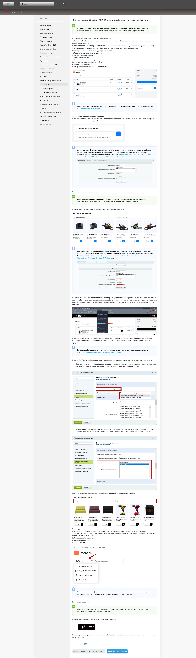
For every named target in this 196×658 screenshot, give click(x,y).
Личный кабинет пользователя (50, 57)
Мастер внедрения (46, 41)
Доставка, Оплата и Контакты (50, 112)
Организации (44, 61)
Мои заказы (44, 77)
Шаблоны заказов (46, 73)
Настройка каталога (47, 69)
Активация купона (46, 37)
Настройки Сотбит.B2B (48, 45)
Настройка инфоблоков (48, 116)
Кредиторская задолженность (50, 96)
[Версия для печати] (46, 18)
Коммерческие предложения (50, 104)
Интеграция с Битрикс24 (48, 65)
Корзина (46, 84)
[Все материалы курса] (41, 18)
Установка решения (46, 33)
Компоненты (44, 120)
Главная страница (46, 53)
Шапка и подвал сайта (48, 49)
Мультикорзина (48, 88)
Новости (43, 108)
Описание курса (45, 25)
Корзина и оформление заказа (50, 81)
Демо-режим (44, 29)
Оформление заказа (50, 92)
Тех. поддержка (45, 124)
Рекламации (44, 100)
